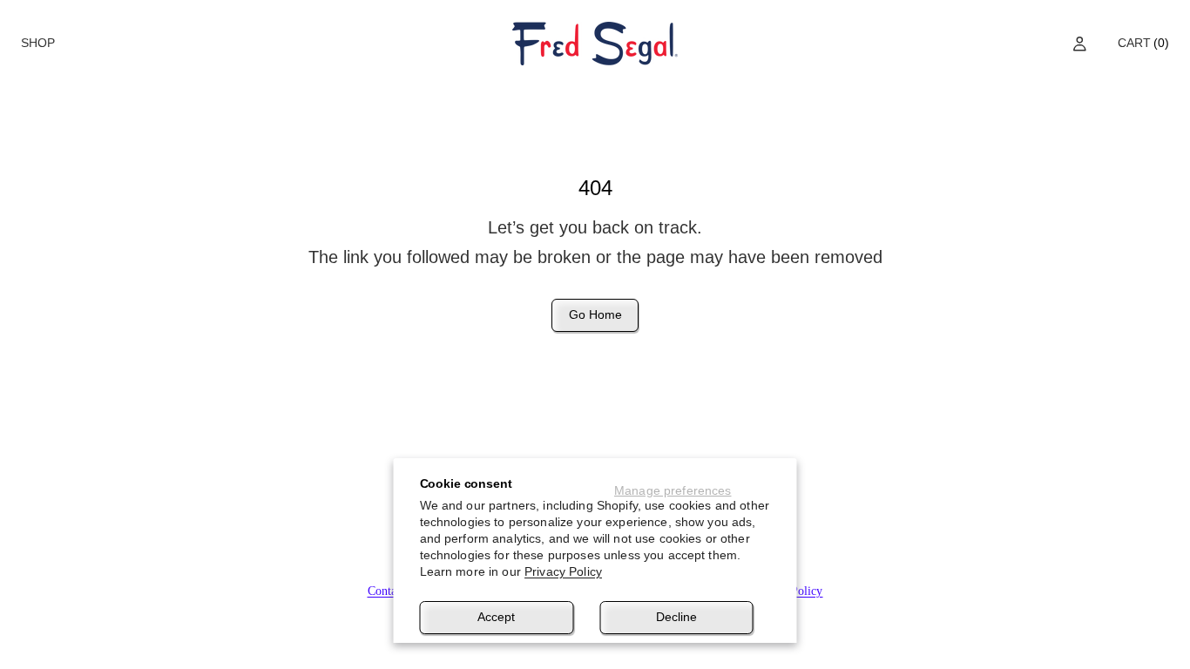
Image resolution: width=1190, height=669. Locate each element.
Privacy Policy (563, 571)
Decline (676, 617)
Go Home (595, 314)
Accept (496, 617)
